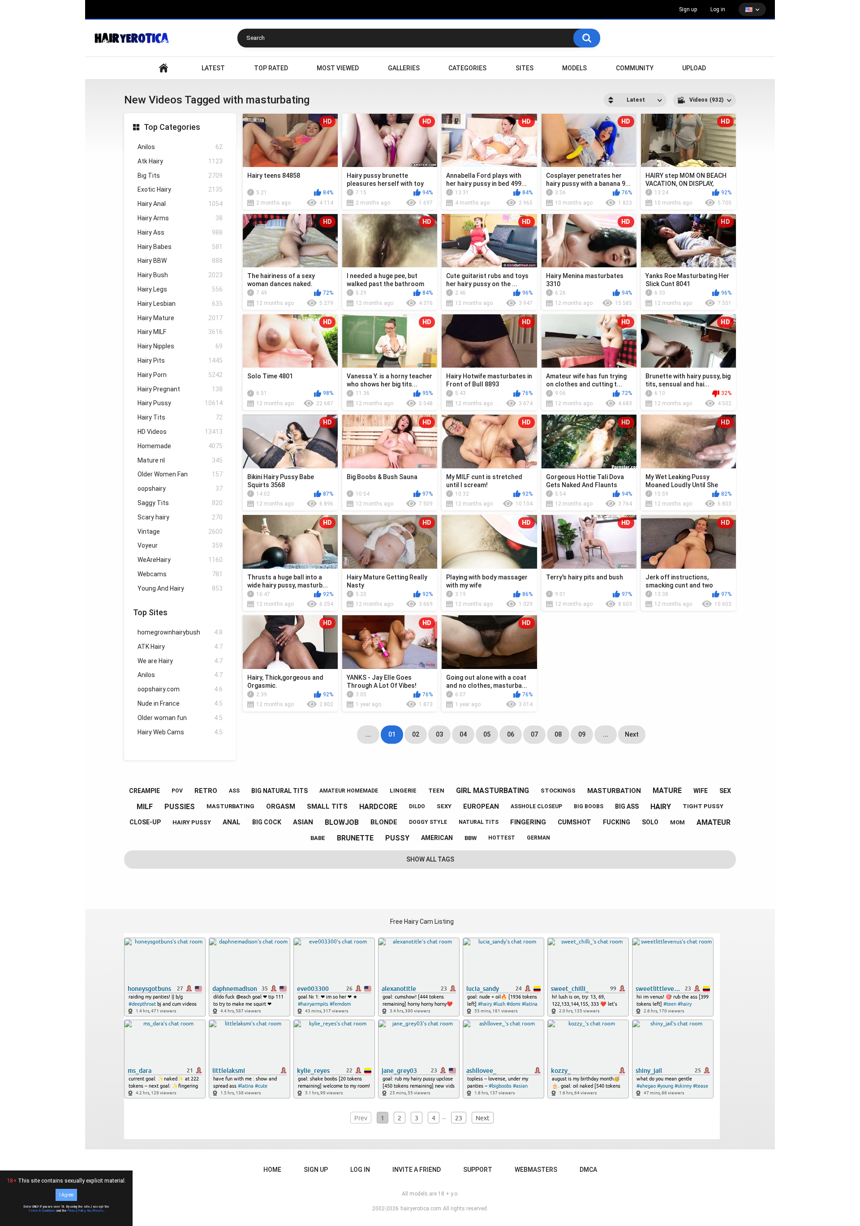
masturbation (614, 791)
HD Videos (180, 431)
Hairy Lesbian (180, 303)
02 (415, 734)
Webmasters (536, 1169)
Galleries (404, 68)
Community (635, 68)
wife (700, 790)
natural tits (479, 822)
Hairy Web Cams (180, 732)
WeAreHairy (180, 559)
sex (725, 790)
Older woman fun (180, 717)
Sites (524, 68)
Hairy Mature (180, 318)
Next (632, 734)
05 (486, 734)
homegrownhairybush (180, 632)
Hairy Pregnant (180, 389)
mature (667, 790)
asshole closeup (536, 806)
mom (677, 822)
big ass (627, 806)
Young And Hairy (180, 588)
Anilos (180, 146)
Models (574, 68)
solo (650, 822)
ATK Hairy (180, 646)
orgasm (280, 806)
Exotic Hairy (180, 189)
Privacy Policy (77, 1211)
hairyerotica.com (420, 1208)
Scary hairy (180, 517)
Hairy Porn (180, 374)
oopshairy (180, 488)
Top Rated (271, 68)
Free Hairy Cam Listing (422, 921)
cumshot (574, 822)
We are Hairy (180, 660)
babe (317, 838)
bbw (470, 838)
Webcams (180, 574)
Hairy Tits (180, 417)
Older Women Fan (180, 474)
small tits (327, 806)
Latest (213, 68)
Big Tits (180, 175)
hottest (501, 838)
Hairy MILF (180, 331)
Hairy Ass (180, 232)
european (481, 806)
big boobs (588, 806)
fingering (528, 822)
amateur (714, 822)
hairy (660, 806)
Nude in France (180, 703)
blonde (383, 822)
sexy (444, 806)
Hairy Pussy (180, 403)
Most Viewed (338, 68)
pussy (397, 838)
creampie (144, 790)
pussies (179, 806)
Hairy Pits (180, 360)
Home (272, 1169)
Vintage (180, 531)
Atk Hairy (180, 161)
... (605, 734)
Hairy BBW (180, 260)
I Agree (66, 1194)
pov (177, 791)
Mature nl (180, 460)
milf (145, 806)
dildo (417, 806)
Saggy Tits (180, 502)
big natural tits (279, 790)
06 (510, 734)
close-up (145, 822)
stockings (558, 790)
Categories (467, 68)
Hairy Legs (180, 289)
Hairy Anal (180, 203)
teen (436, 790)
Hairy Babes (180, 246)
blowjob (342, 822)
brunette (355, 838)
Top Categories (172, 127)
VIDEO (163, 68)
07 (534, 734)
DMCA (588, 1169)
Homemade (180, 446)
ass (234, 791)
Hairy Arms (180, 218)
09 (581, 734)
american (437, 837)
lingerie (403, 790)
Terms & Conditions (42, 1211)
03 (439, 734)
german (538, 838)
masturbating (230, 806)
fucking (616, 822)
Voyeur (180, 545)
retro (205, 791)
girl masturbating (492, 790)
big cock (266, 822)
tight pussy (703, 806)
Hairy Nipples (180, 346)
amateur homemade (348, 791)
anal (232, 822)
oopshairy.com (180, 689)
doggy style (428, 822)
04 (463, 734)
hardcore (378, 806)
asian (303, 822)
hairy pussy (191, 822)
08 (558, 734)
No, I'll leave (95, 1211)
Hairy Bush (180, 275)
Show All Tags (430, 859)
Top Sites (150, 612)
